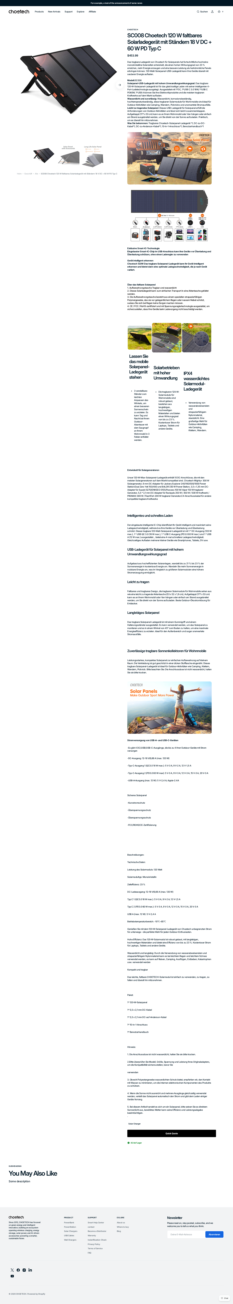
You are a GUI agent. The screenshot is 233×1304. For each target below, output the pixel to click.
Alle (36, 173)
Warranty (92, 1235)
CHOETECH (21, 1294)
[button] (202, 12)
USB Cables (69, 1235)
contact (91, 1227)
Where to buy (123, 1227)
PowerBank (69, 1222)
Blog (119, 1231)
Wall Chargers (70, 1240)
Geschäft (28, 173)
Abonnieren (214, 1234)
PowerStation (70, 1227)
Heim (19, 173)
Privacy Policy (94, 1244)
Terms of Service (95, 1248)
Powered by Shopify (36, 1294)
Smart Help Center (96, 1222)
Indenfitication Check (97, 1240)
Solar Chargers (70, 1231)
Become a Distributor (97, 1231)
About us (121, 1222)
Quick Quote (172, 1133)
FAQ (89, 1253)
